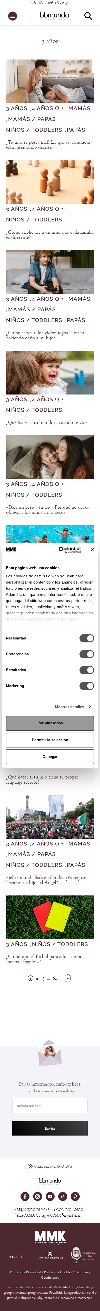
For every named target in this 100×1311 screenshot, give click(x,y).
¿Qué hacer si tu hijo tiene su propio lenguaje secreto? (42, 779)
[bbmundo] (53, 16)
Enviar (50, 1128)
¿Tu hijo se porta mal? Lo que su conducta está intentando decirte (48, 145)
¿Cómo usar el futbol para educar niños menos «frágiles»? (45, 959)
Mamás (79, 108)
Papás (76, 130)
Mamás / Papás (32, 119)
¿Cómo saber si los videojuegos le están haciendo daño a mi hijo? (45, 335)
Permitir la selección (50, 740)
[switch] (86, 654)
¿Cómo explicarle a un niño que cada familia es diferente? (50, 235)
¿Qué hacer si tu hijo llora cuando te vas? (46, 422)
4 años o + (48, 108)
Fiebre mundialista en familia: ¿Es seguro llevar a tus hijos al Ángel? (46, 880)
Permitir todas (50, 723)
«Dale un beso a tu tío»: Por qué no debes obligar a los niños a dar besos (47, 510)
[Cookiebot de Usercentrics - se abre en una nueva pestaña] (60, 550)
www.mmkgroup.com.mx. (31, 1292)
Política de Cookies (58, 1272)
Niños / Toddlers (34, 130)
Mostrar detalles (69, 707)
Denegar (50, 756)
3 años (16, 108)
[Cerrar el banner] (92, 550)
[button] (12, 16)
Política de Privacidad (26, 1272)
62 (55, 978)
